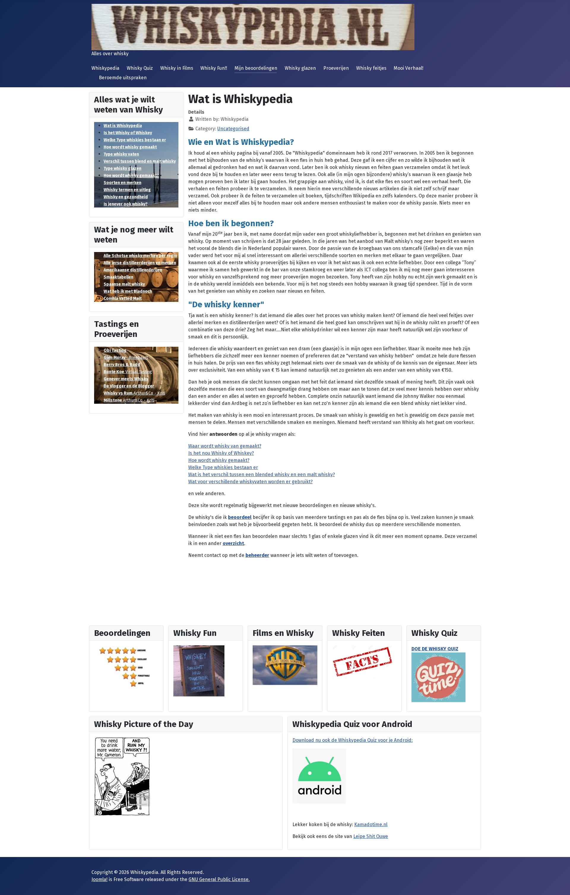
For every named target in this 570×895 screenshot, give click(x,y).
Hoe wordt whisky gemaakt (130, 147)
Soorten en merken (122, 182)
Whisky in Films (176, 68)
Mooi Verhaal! (408, 68)
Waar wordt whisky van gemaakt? (224, 446)
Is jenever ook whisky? (126, 204)
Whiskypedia (105, 68)
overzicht (233, 543)
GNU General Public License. (219, 879)
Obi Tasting (115, 350)
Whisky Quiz (140, 68)
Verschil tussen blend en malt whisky (140, 161)
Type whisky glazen (122, 168)
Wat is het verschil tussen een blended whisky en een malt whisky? (261, 474)
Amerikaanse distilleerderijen (133, 270)
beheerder (257, 555)
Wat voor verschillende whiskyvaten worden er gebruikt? (250, 481)
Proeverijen (336, 68)
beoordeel (239, 517)
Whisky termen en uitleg (127, 189)
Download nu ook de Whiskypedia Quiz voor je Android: (352, 740)
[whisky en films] (285, 665)
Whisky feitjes (371, 68)
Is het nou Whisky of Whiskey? (221, 453)
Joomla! (99, 879)
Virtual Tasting (128, 371)
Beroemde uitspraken (123, 77)
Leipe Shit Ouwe (370, 836)
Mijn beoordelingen (256, 68)
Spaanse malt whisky (124, 284)
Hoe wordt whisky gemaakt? (131, 175)
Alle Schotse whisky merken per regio (140, 255)
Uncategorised (233, 129)
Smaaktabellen (118, 277)
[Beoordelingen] (126, 666)
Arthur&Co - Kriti (134, 393)
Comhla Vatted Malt (123, 298)
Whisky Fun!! (213, 68)
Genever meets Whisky (126, 378)
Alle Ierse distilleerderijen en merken (140, 262)
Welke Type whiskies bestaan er (135, 139)
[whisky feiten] (362, 661)
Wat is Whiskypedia (123, 125)
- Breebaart (126, 357)
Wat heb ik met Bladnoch (128, 291)
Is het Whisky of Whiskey (128, 132)
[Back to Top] (559, 884)
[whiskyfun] (198, 671)
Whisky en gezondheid (126, 196)
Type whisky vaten (121, 154)
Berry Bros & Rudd (122, 364)
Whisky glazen (300, 68)
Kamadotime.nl (370, 824)
